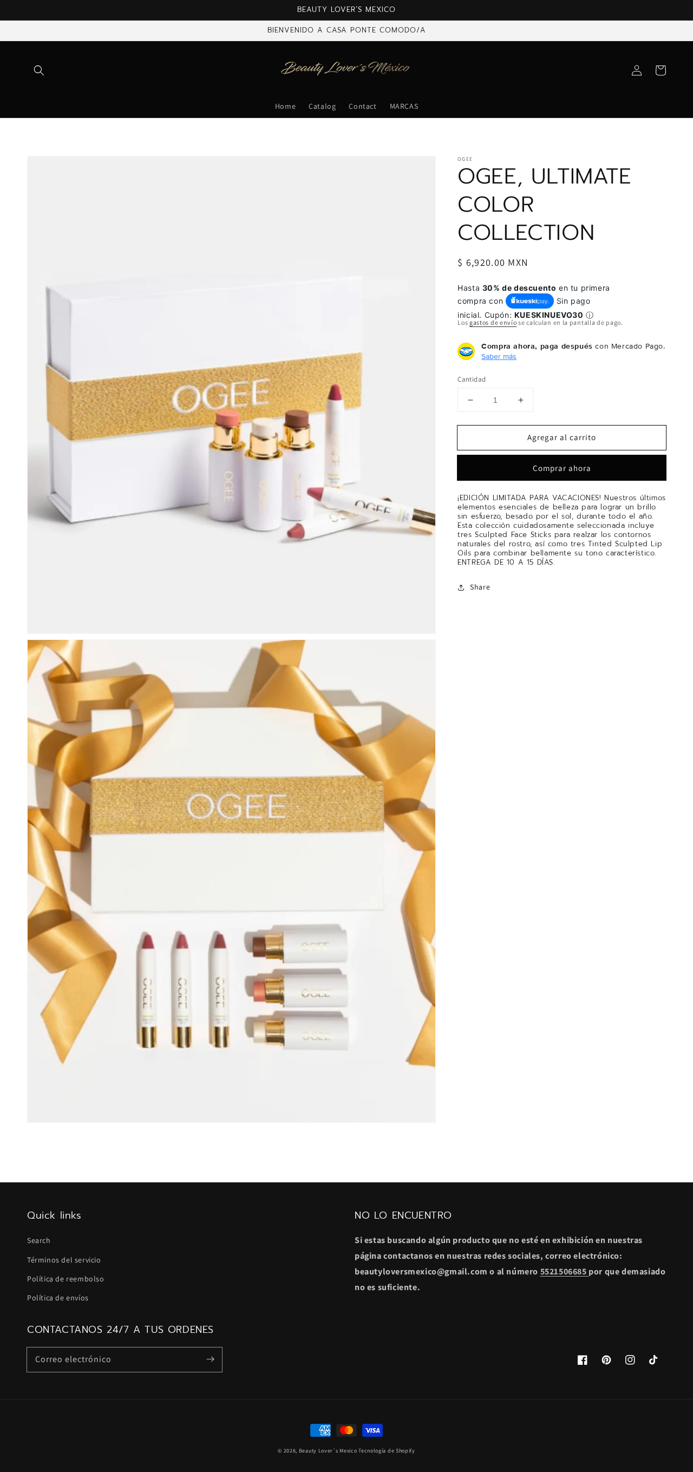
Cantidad (471, 379)
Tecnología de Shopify (386, 1450)
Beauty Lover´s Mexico (328, 1450)
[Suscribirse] (210, 1359)
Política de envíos (58, 1298)
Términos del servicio (64, 1260)
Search (39, 1240)
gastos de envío (493, 323)
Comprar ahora (562, 468)
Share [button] (480, 587)
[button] (39, 70)
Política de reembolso (65, 1279)
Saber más (499, 356)
